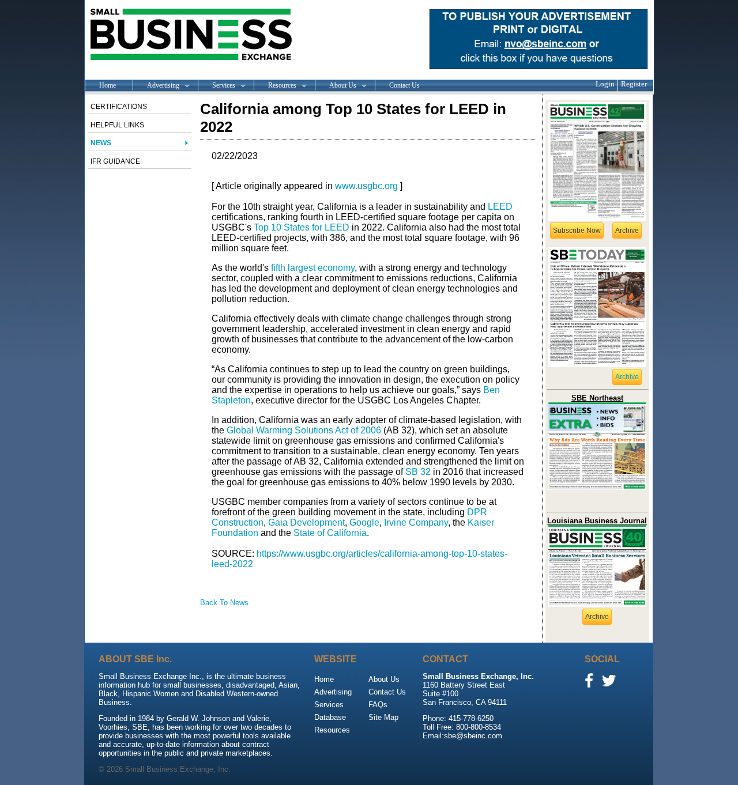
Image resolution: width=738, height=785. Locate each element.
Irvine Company (416, 522)
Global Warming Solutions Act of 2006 (304, 430)
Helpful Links (117, 125)
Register (634, 84)
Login (605, 84)
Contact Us (404, 85)
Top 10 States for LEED (301, 227)
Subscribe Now (577, 231)
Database (330, 717)
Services (216, 85)
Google (364, 522)
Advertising (156, 85)
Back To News (224, 602)
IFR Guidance (115, 161)
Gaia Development (306, 522)
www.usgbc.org (366, 186)
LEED (500, 207)
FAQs (377, 704)
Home (107, 85)
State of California (330, 533)
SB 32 (418, 472)
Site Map (383, 717)
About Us (335, 85)
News (101, 143)
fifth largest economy (313, 268)
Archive (627, 231)
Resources (275, 85)
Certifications (119, 107)
